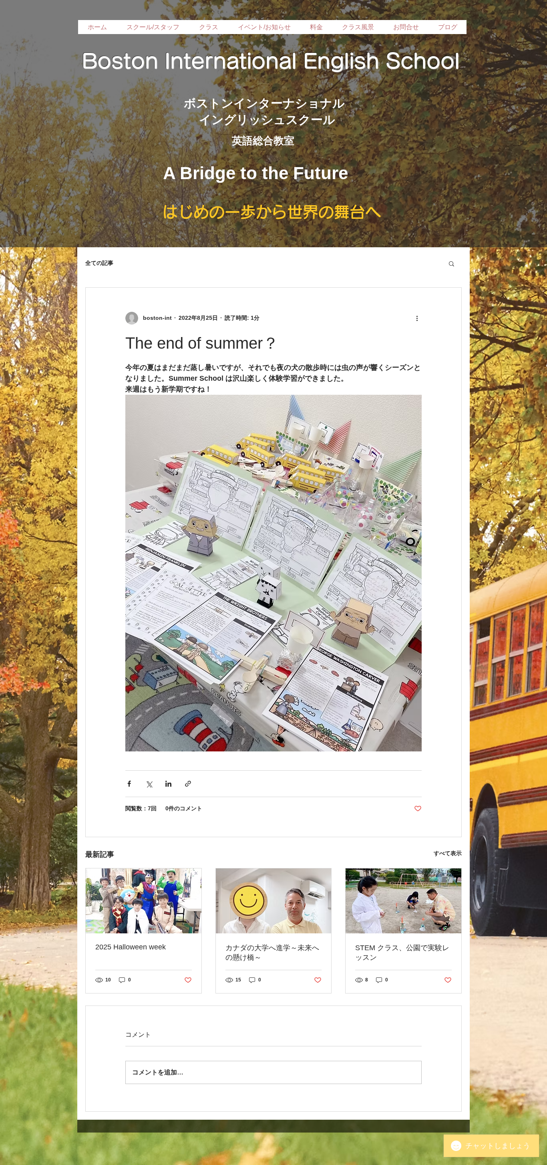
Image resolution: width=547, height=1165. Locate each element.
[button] (451, 263)
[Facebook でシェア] (129, 783)
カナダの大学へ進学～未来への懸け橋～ (272, 952)
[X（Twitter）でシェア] (149, 783)
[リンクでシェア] (188, 783)
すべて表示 (448, 853)
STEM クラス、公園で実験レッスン (402, 952)
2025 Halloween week (130, 947)
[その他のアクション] (417, 318)
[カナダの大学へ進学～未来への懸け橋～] (274, 900)
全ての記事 (99, 263)
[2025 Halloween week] (143, 900)
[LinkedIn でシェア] (168, 783)
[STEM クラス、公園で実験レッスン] (403, 900)
